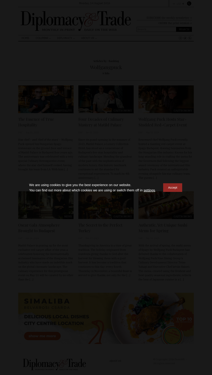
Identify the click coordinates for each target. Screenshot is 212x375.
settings (149, 190)
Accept (172, 187)
